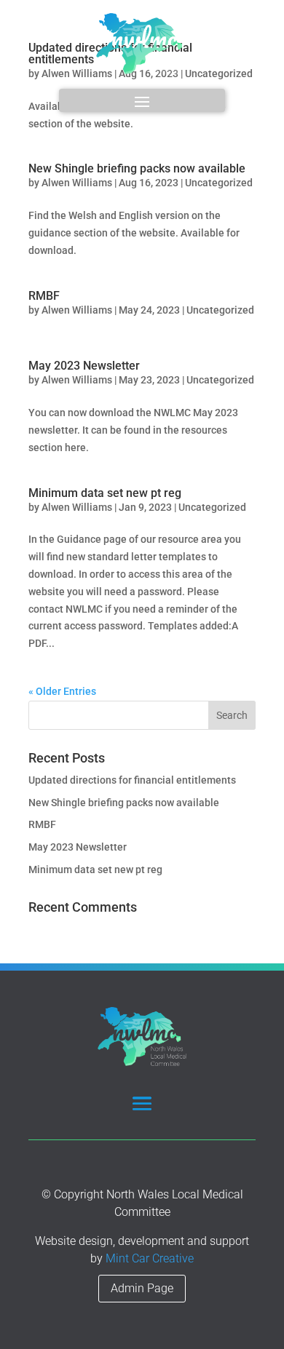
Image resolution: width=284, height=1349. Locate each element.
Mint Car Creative (150, 1258)
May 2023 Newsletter (84, 366)
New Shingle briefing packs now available (136, 168)
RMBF (44, 296)
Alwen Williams (77, 182)
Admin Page (142, 1288)
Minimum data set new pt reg (104, 493)
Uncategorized (219, 182)
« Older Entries (62, 691)
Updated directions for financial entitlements (132, 780)
